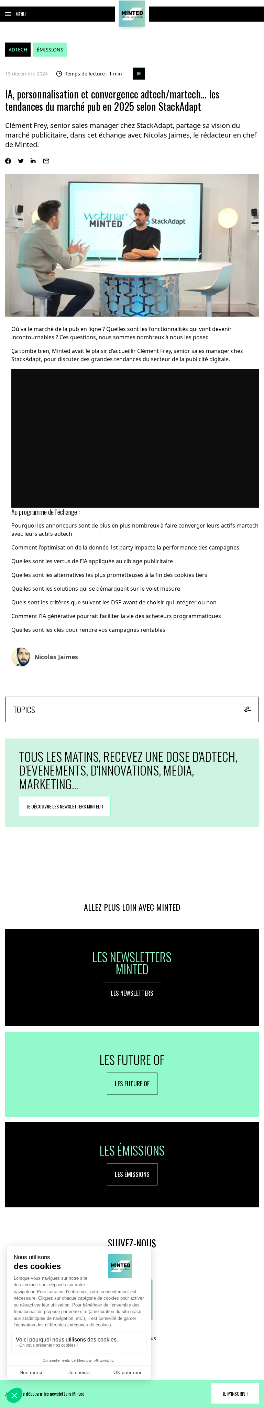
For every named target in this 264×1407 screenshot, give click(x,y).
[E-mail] (46, 161)
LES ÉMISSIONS (132, 1174)
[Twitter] (21, 161)
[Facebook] (8, 161)
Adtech (18, 49)
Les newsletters (132, 993)
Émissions (50, 49)
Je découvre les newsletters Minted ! (65, 806)
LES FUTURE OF (132, 1083)
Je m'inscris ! (235, 1393)
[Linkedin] (33, 161)
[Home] (132, 13)
